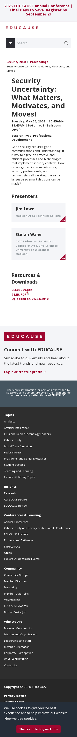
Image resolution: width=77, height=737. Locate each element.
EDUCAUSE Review (15, 506)
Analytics (9, 422)
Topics (9, 415)
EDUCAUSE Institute (16, 534)
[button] (69, 33)
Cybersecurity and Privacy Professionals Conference (37, 528)
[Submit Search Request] (66, 43)
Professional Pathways (18, 540)
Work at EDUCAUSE (16, 659)
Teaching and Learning (18, 471)
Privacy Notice (15, 696)
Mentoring (10, 587)
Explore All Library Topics (19, 477)
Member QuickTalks (16, 594)
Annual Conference (16, 522)
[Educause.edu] (24, 336)
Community (13, 569)
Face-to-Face (12, 547)
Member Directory (15, 581)
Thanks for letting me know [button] (38, 729)
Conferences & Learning (22, 515)
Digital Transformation (18, 446)
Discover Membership (18, 628)
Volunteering (12, 600)
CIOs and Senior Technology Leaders (27, 434)
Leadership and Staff (17, 641)
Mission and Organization (20, 634)
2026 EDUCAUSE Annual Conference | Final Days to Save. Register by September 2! (38, 10)
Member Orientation (17, 647)
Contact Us (11, 665)
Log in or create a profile (23, 372)
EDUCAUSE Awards (16, 606)
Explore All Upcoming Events (22, 559)
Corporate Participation (18, 653)
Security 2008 (16, 62)
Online (8, 553)
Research (10, 493)
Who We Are (13, 622)
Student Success (14, 465)
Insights (10, 487)
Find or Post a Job (15, 612)
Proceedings (39, 62)
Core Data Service (15, 500)
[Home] (22, 27)
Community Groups (16, 575)
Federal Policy (13, 453)
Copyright (11, 687)
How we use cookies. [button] (21, 718)
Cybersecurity (12, 440)
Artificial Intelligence (16, 428)
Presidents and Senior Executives (25, 459)
